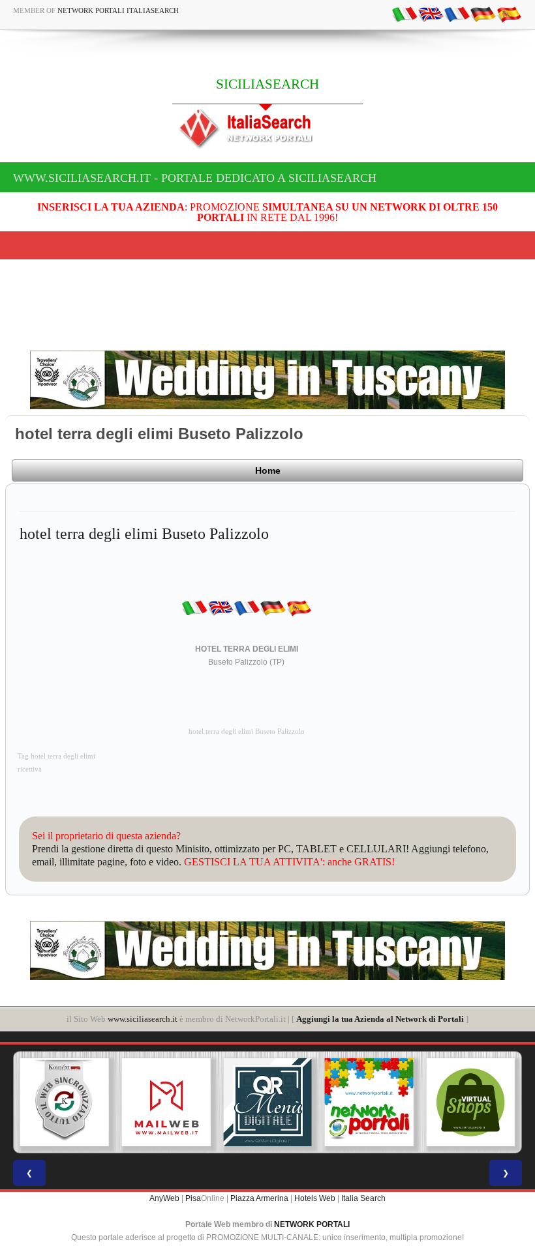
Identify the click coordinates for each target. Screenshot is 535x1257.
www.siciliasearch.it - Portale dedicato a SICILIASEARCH (194, 177)
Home (268, 470)
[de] (483, 14)
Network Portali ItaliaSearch (118, 10)
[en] (431, 14)
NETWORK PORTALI (312, 1224)
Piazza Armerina (259, 1198)
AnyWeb (164, 1198)
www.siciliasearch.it (142, 1019)
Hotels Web (314, 1198)
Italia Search (363, 1198)
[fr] (457, 14)
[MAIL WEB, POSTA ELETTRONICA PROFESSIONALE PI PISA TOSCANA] (166, 1102)
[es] (509, 14)
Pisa (193, 1198)
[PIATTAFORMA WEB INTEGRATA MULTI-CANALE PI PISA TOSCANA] (64, 1102)
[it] (404, 14)
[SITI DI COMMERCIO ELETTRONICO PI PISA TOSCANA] (470, 1102)
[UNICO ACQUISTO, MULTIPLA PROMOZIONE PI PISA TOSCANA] (369, 1102)
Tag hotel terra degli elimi (56, 756)
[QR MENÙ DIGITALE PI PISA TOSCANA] (267, 1102)
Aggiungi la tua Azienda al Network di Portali (380, 1019)
